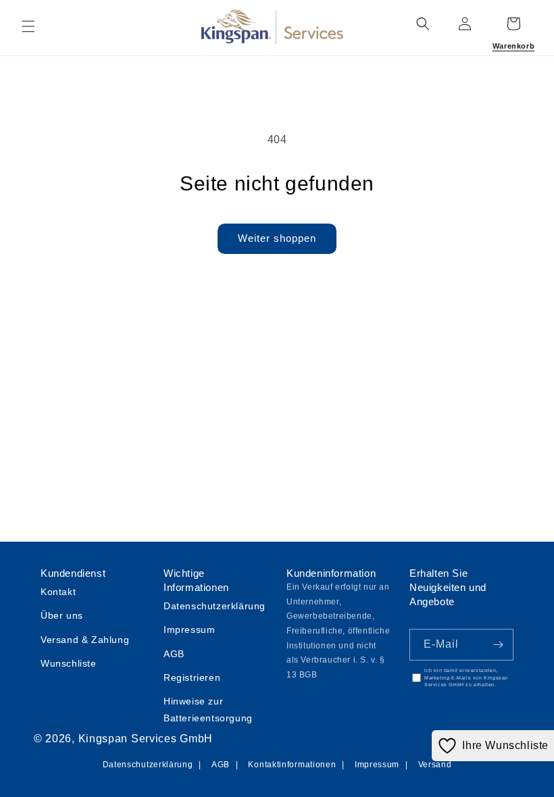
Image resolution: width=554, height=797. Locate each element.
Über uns (62, 615)
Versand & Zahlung (85, 639)
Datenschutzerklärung (214, 605)
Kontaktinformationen (292, 764)
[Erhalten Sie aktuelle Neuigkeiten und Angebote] (498, 645)
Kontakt (58, 591)
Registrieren (191, 677)
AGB (173, 653)
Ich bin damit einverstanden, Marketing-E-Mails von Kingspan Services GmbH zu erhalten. (466, 677)
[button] (28, 26)
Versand (435, 764)
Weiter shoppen (277, 238)
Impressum (189, 629)
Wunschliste (69, 663)
